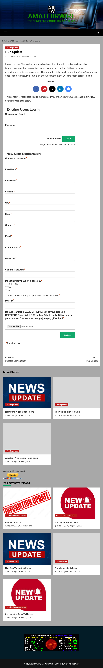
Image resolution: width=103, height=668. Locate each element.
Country (10, 225)
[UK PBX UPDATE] (27, 503)
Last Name (11, 180)
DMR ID (9, 301)
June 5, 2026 (25, 462)
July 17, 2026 (25, 415)
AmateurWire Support (14, 471)
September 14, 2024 (29, 56)
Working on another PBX (66, 522)
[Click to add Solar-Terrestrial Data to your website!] (51, 642)
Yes (9, 287)
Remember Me (54, 139)
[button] (6, 32)
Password (10, 125)
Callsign (10, 192)
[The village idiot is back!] (76, 392)
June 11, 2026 (25, 618)
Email (8, 236)
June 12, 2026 (75, 415)
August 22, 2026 (76, 526)
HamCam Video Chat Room (19, 411)
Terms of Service (51, 296)
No (9, 290)
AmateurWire (51, 16)
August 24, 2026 (26, 526)
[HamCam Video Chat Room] (27, 392)
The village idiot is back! (67, 411)
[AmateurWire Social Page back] (27, 438)
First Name (11, 169)
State (8, 214)
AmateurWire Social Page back (21, 458)
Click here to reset (66, 144)
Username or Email (15, 114)
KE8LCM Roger (13, 56)
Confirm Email (13, 247)
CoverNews (60, 663)
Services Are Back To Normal (19, 614)
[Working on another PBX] (76, 503)
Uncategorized (12, 48)
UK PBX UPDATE (13, 522)
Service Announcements (16, 516)
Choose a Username (16, 158)
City (7, 203)
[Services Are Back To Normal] (27, 595)
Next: (92, 359)
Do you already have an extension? (23, 281)
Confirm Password (15, 270)
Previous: (15, 359)
